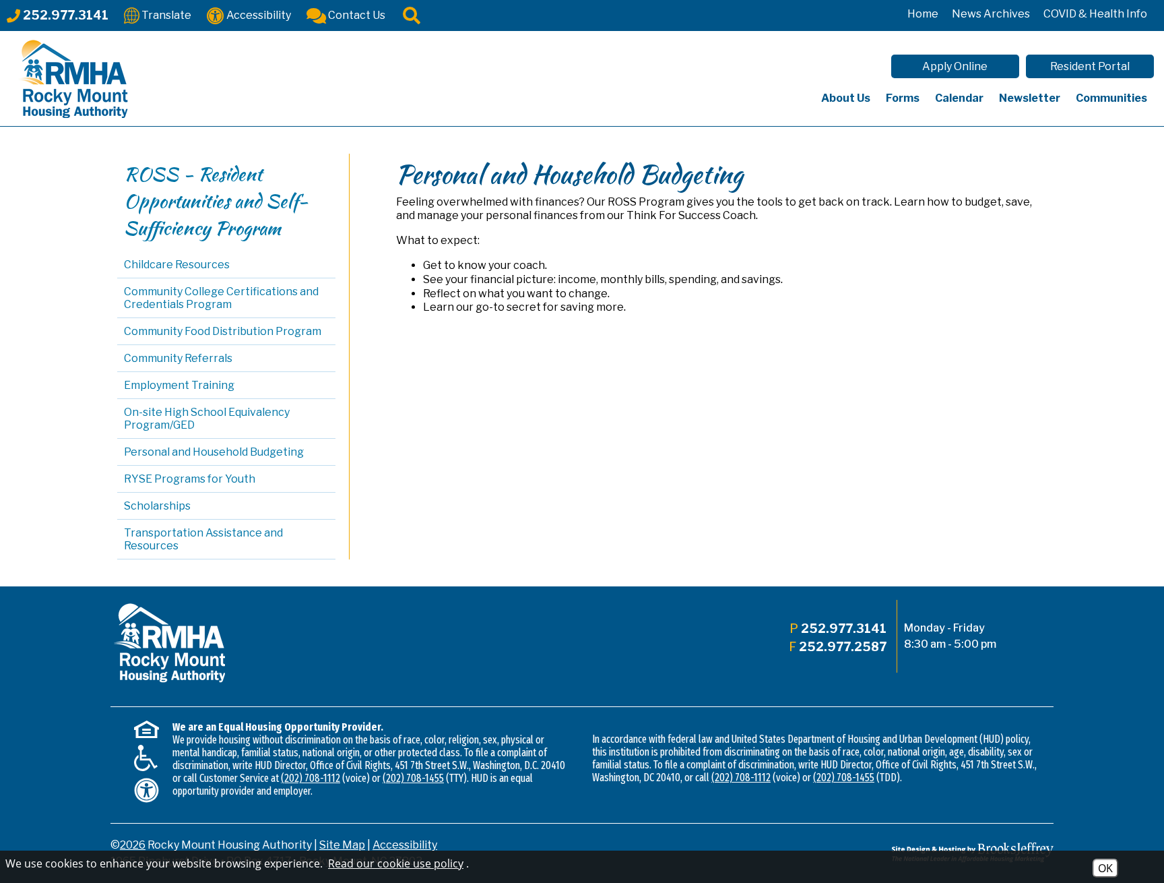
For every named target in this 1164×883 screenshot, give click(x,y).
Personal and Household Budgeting (214, 452)
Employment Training (179, 385)
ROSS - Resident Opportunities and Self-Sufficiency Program (216, 200)
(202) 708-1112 (310, 778)
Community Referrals (178, 358)
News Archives (991, 13)
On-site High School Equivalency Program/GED (207, 418)
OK (1105, 868)
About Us (845, 98)
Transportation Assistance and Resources (203, 539)
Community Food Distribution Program (222, 331)
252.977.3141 (843, 628)
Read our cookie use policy (395, 863)
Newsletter (1029, 98)
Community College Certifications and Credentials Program (221, 298)
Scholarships (157, 505)
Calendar (959, 98)
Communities (1111, 98)
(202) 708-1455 (413, 778)
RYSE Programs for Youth (189, 479)
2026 (133, 845)
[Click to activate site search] (411, 14)
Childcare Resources (177, 264)
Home (922, 13)
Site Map (342, 845)
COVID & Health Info (1095, 13)
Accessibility (405, 845)
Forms (902, 98)
